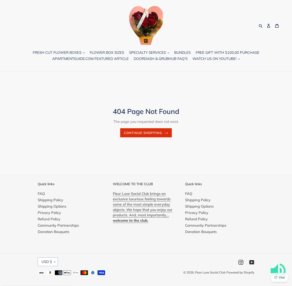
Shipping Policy (50, 200)
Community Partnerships (58, 225)
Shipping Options (52, 206)
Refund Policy (49, 219)
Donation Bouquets (53, 231)
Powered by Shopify (240, 272)
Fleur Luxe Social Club (210, 272)
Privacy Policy (49, 212)
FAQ (41, 193)
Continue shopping (143, 133)
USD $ (47, 261)
